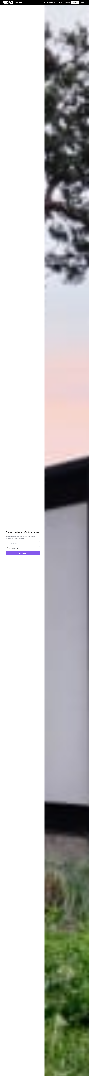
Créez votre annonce (64, 3)
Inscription (75, 2)
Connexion (82, 2)
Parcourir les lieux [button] (51, 2)
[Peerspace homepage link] (8, 2)
